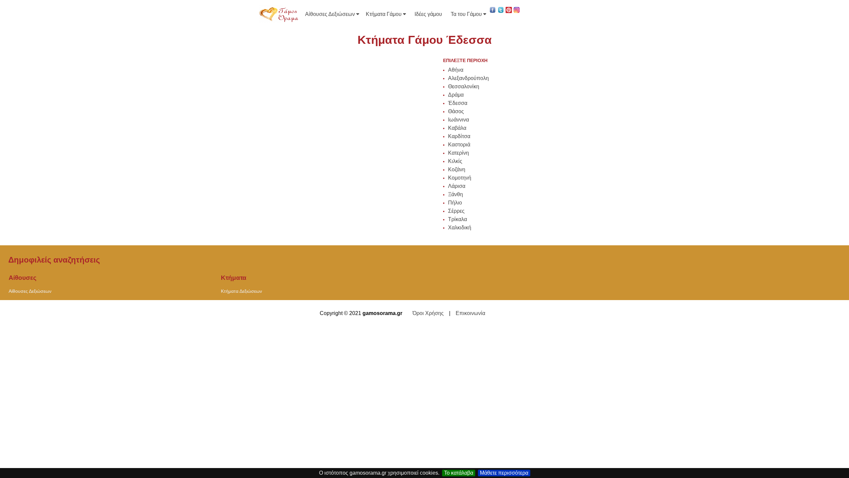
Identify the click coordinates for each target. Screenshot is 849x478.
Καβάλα (457, 128)
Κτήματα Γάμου (384, 14)
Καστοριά (459, 144)
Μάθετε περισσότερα (504, 473)
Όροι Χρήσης (428, 313)
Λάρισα (456, 186)
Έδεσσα (457, 103)
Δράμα (456, 95)
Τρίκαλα (457, 219)
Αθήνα (455, 70)
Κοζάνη (456, 169)
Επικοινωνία (470, 313)
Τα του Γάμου (467, 14)
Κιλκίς (455, 161)
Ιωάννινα (458, 119)
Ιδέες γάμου (428, 14)
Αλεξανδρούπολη (468, 78)
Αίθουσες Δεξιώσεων (330, 14)
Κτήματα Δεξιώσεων (241, 291)
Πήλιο (455, 202)
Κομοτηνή (459, 178)
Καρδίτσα (459, 136)
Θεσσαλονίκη (463, 86)
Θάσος (456, 111)
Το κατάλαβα (458, 473)
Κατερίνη (458, 153)
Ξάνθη (455, 194)
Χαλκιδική (459, 227)
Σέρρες (456, 211)
